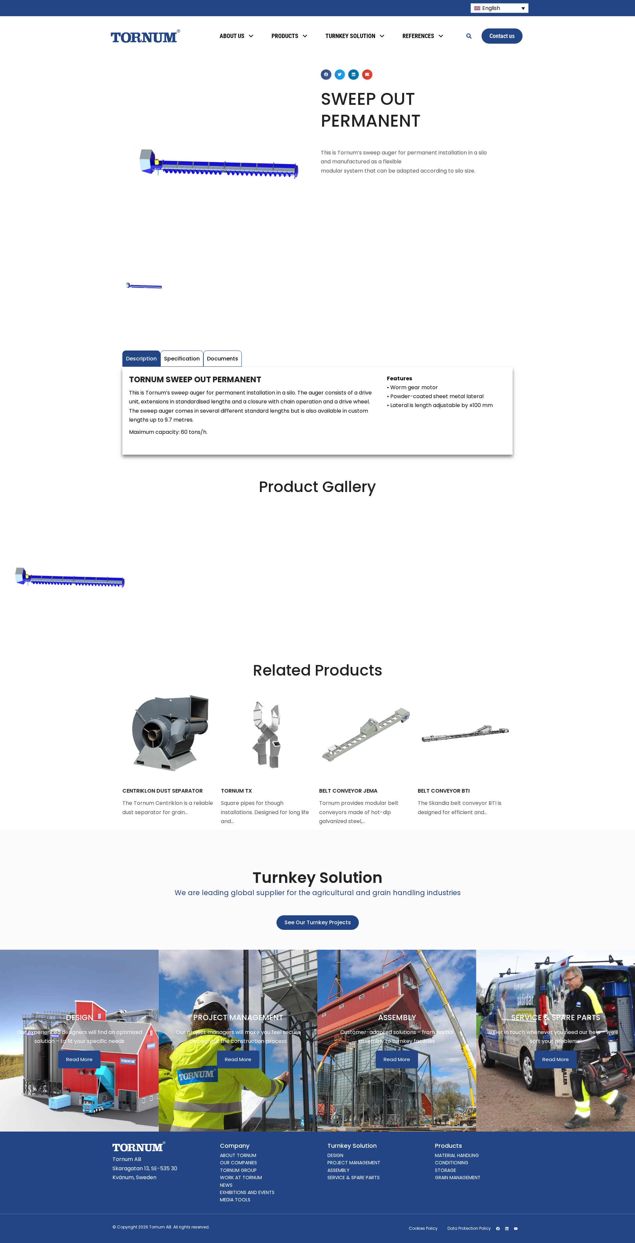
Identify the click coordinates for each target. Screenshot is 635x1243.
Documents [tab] (222, 358)
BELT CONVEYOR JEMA (250, 791)
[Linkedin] (506, 1228)
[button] (326, 74)
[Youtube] (515, 1228)
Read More (79, 1059)
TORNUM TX (138, 791)
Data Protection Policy (469, 1228)
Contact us (502, 35)
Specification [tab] (182, 358)
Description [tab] (141, 358)
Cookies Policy (423, 1228)
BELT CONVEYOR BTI (346, 791)
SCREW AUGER (437, 791)
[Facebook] (497, 1228)
